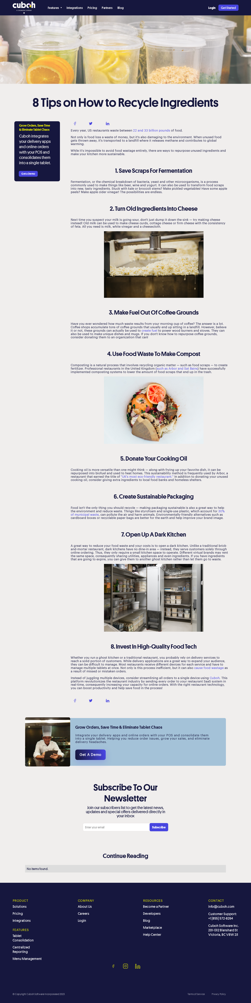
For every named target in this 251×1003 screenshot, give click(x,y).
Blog (120, 8)
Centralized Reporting (21, 949)
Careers (83, 913)
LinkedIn (117, 123)
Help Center (152, 934)
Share (82, 123)
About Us (85, 906)
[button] (54, 8)
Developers (152, 913)
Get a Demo (28, 173)
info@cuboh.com (221, 906)
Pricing (92, 8)
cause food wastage (209, 667)
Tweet (98, 123)
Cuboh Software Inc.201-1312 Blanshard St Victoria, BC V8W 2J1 (223, 930)
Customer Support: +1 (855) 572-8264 (222, 916)
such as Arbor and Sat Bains (177, 368)
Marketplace (152, 927)
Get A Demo (90, 755)
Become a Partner (156, 906)
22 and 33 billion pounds (151, 130)
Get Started (228, 8)
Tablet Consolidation (23, 938)
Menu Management (27, 958)
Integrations (75, 8)
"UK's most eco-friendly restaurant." (147, 476)
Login (82, 920)
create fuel (150, 330)
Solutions (20, 906)
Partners (107, 8)
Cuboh (215, 678)
